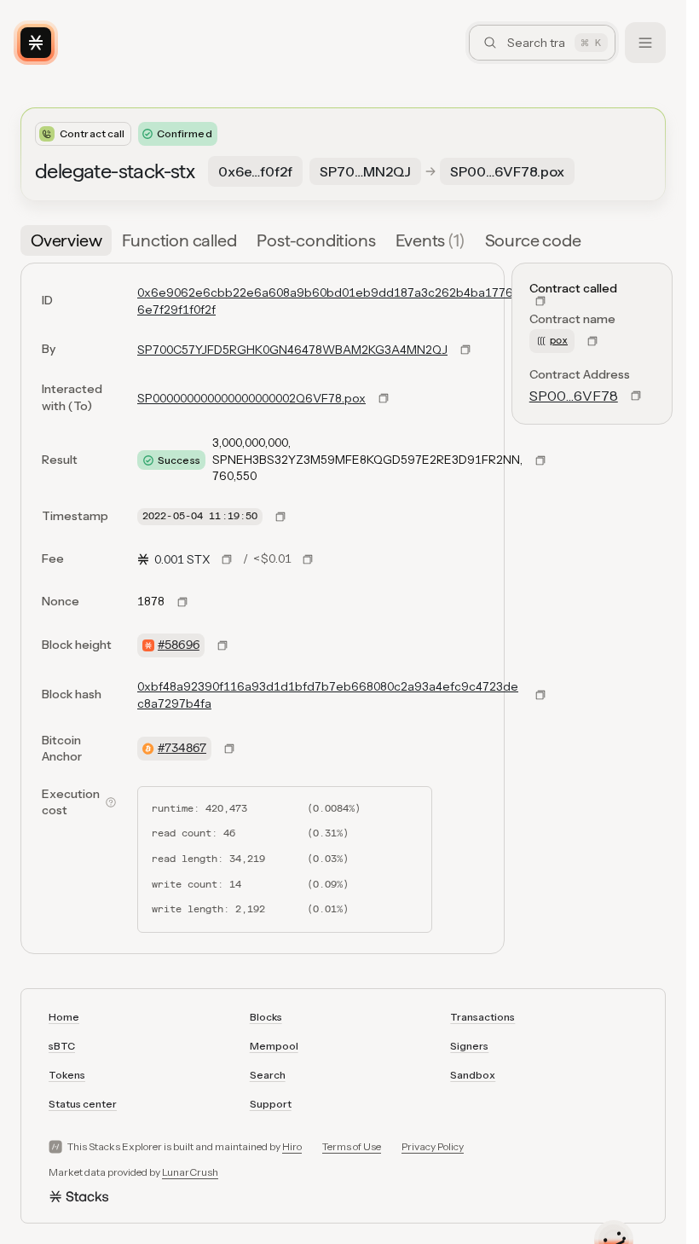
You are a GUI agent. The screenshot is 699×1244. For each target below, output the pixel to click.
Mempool (274, 1045)
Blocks (266, 1016)
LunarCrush (190, 1172)
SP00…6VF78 (573, 395)
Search (268, 1074)
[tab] (66, 240)
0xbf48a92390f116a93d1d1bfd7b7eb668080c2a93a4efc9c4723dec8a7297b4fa (327, 695)
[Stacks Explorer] (35, 42)
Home (64, 1016)
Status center (83, 1103)
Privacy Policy (432, 1146)
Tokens (67, 1074)
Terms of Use (351, 1146)
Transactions (482, 1016)
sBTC (62, 1045)
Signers (469, 1045)
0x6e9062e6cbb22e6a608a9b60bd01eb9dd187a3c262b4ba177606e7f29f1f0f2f (328, 301)
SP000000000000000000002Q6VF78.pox (251, 398)
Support (271, 1103)
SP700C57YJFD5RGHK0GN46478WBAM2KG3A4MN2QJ (292, 349)
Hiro (292, 1146)
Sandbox (472, 1074)
